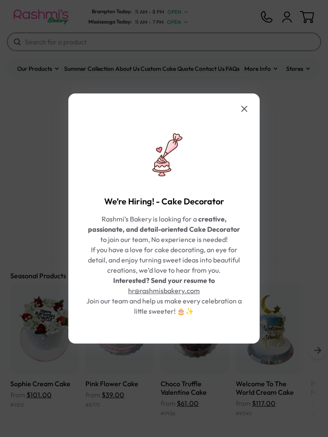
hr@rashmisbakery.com (164, 290)
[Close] (244, 109)
